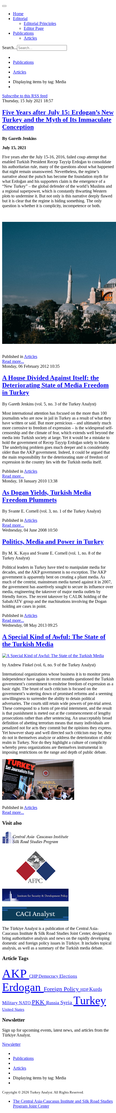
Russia (53, 1002)
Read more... (13, 361)
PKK (39, 1002)
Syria (66, 1002)
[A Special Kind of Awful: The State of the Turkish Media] (53, 655)
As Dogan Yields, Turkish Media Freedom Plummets (46, 496)
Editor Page (34, 28)
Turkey (89, 1000)
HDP (84, 989)
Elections (68, 976)
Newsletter (11, 1044)
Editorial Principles (40, 23)
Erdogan (23, 987)
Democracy (49, 976)
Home (18, 13)
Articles (30, 38)
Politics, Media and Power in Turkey (53, 541)
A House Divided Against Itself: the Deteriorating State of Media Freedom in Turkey (55, 385)
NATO (25, 1002)
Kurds (95, 989)
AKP (15, 973)
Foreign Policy (62, 989)
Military (10, 1002)
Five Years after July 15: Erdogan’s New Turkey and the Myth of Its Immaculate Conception (58, 119)
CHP (34, 976)
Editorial (20, 18)
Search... (9, 47)
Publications (23, 33)
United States (13, 1009)
